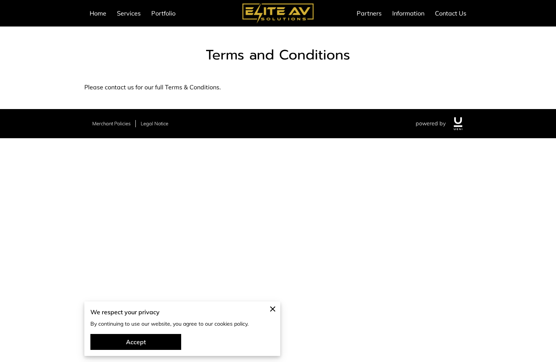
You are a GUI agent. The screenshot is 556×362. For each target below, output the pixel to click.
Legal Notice (154, 123)
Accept (136, 342)
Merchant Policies (111, 123)
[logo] (458, 123)
